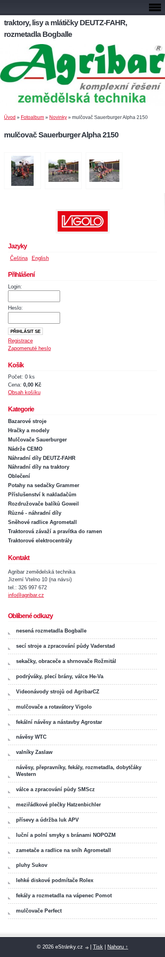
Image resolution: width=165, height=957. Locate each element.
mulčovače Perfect (39, 911)
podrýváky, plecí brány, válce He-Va (59, 676)
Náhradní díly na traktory (38, 467)
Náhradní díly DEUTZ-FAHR (41, 458)
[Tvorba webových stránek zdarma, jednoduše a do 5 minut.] (87, 947)
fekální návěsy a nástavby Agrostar (59, 722)
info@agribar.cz (26, 595)
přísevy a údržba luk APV (47, 820)
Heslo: (15, 308)
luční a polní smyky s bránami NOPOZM (66, 835)
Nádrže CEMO (25, 449)
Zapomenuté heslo (29, 348)
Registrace (20, 341)
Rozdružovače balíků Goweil (43, 504)
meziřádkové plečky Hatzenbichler (58, 805)
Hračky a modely (28, 430)
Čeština (19, 258)
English (40, 258)
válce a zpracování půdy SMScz (55, 789)
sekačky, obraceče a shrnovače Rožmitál (66, 661)
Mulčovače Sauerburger (37, 440)
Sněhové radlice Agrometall (42, 522)
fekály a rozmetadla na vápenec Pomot (64, 896)
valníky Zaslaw (34, 752)
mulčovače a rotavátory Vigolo (54, 707)
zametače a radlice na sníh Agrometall (63, 850)
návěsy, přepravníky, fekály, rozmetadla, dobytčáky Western (78, 770)
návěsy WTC (31, 737)
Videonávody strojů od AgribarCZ (57, 692)
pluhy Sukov (31, 865)
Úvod (10, 117)
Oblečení (19, 476)
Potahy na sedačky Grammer (43, 485)
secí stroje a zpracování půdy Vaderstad (65, 646)
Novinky (58, 117)
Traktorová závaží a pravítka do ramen (55, 531)
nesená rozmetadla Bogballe (51, 631)
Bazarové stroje (27, 421)
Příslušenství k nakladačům (42, 495)
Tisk (98, 947)
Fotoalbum (32, 117)
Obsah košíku (24, 392)
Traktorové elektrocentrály (40, 541)
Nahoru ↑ (117, 947)
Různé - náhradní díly (34, 513)
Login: (15, 287)
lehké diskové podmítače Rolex (54, 880)
